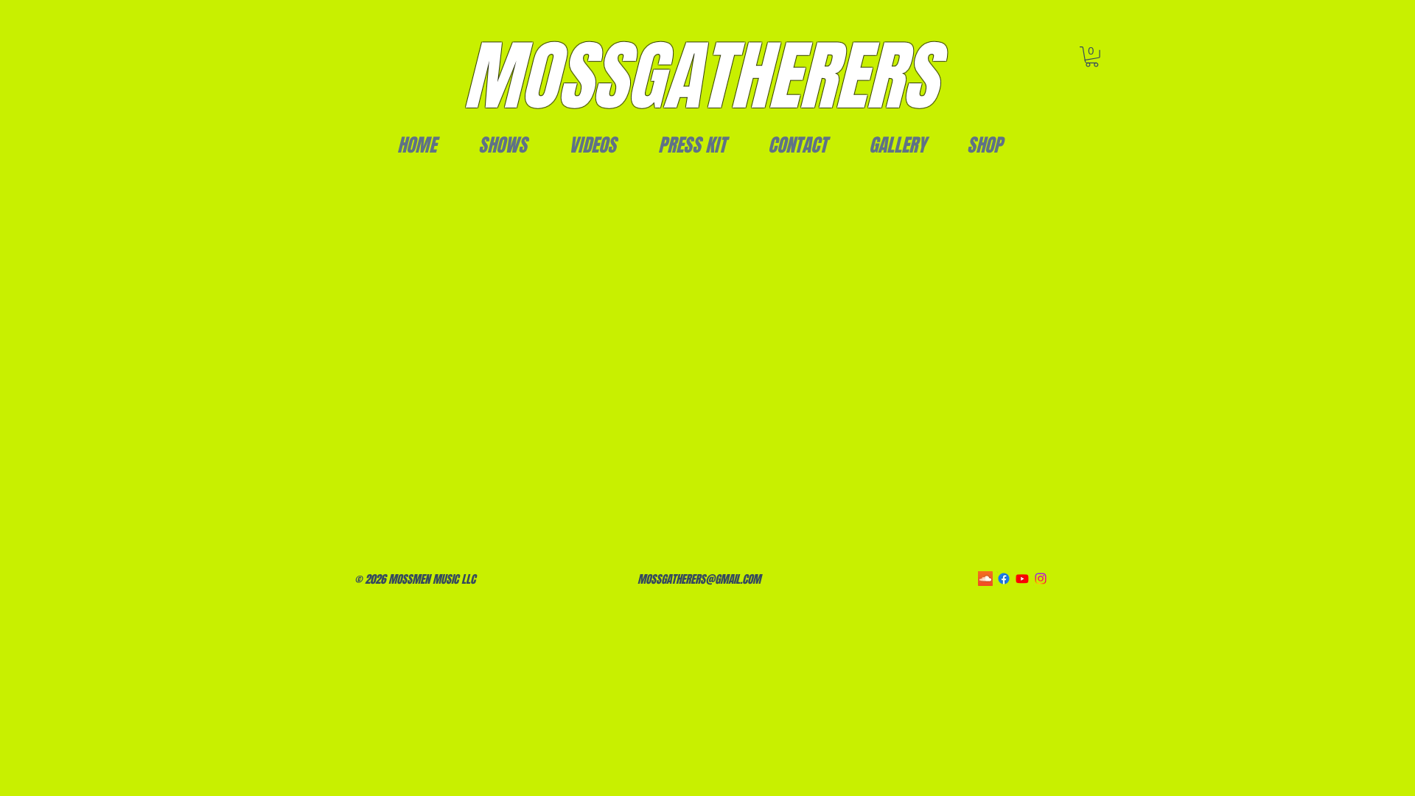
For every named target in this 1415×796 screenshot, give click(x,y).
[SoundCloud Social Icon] (985, 578)
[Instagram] (1040, 578)
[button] (1092, 56)
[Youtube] (1022, 578)
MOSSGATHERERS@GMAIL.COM (699, 579)
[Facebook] (1003, 578)
